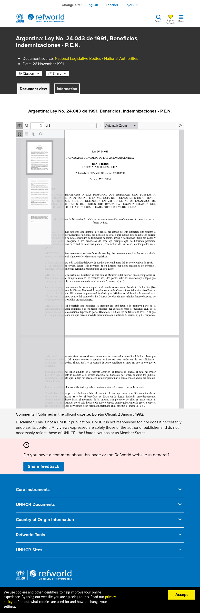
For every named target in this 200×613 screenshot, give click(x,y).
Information (67, 89)
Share (57, 73)
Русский (132, 4)
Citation (28, 73)
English (92, 4)
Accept (181, 595)
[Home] (40, 18)
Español (112, 4)
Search (158, 20)
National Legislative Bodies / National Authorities (96, 58)
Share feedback (43, 466)
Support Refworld (170, 21)
